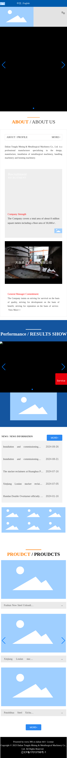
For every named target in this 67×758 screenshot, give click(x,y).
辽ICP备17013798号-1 (33, 752)
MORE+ (56, 137)
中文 (19, 3)
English (26, 3)
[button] (33, 108)
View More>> (14, 310)
